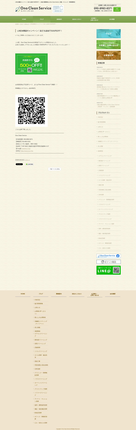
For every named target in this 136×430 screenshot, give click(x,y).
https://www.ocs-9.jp (27, 151)
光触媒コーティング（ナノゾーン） (108, 141)
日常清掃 (101, 194)
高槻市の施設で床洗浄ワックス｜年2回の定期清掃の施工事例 (108, 78)
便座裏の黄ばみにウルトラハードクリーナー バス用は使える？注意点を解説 (108, 87)
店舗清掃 (101, 170)
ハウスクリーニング (104, 204)
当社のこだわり (77, 294)
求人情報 (100, 146)
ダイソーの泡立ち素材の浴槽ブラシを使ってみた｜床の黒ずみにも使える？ (108, 69)
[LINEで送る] (29, 164)
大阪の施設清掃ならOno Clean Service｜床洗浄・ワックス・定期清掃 (108, 104)
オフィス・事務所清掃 (105, 243)
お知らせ (26, 24)
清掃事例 (100, 151)
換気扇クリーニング (104, 160)
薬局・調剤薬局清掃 (104, 228)
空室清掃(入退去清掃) (105, 190)
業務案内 (59, 294)
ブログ (21, 24)
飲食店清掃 (102, 238)
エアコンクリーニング (105, 156)
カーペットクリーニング (106, 209)
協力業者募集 (102, 122)
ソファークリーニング (105, 219)
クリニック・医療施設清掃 (106, 199)
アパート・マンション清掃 (106, 224)
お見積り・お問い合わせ (95, 294)
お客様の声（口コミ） (104, 131)
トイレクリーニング (104, 175)
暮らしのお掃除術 (103, 136)
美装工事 (101, 185)
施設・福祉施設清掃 (104, 233)
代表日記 (100, 117)
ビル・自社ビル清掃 (104, 248)
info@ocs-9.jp (26, 148)
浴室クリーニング (104, 165)
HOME (17, 24)
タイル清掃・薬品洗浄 (105, 180)
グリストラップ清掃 (104, 214)
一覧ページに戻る (54, 169)
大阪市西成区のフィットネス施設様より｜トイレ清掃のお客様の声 (108, 95)
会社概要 (112, 294)
